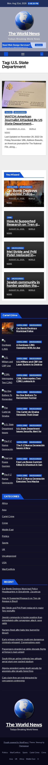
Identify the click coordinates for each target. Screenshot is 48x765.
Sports (5, 543)
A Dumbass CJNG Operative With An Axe (28, 346)
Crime (9, 217)
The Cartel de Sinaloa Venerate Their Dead (27, 413)
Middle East (7, 530)
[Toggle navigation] (23, 54)
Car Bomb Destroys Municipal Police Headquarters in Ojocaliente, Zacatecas (28, 332)
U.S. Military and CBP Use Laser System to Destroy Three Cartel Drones (29, 364)
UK (8, 248)
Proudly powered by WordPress (16, 742)
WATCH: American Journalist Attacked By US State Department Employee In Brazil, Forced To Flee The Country (23, 124)
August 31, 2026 (17, 198)
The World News (24, 33)
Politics (8, 112)
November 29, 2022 (16, 129)
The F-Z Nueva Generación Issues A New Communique (30, 448)
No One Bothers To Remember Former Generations (26, 398)
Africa (5, 503)
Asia (4, 510)
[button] (38, 54)
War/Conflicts (8, 569)
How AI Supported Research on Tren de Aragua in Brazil (23, 224)
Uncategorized (20, 112)
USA (4, 563)
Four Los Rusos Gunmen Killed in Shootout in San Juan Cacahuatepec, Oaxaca (29, 466)
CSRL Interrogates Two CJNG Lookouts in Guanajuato (28, 381)
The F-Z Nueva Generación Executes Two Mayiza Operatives (30, 481)
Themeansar (24, 746)
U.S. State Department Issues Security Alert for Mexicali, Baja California (28, 431)
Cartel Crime (12, 187)
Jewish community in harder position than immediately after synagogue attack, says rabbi (22, 620)
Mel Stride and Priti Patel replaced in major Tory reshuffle (23, 255)
